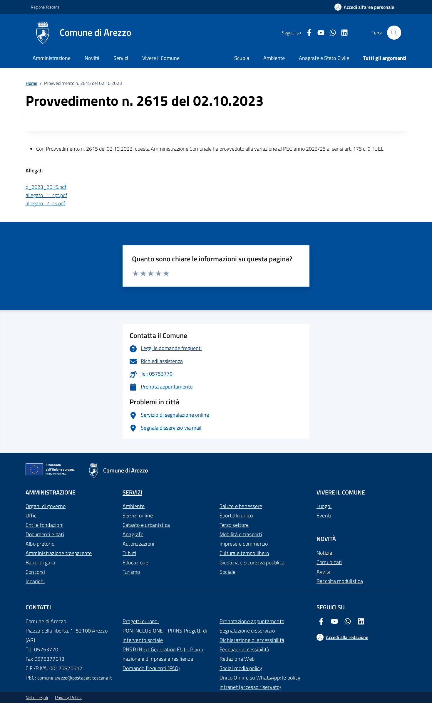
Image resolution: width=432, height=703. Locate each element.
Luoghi (324, 506)
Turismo (131, 572)
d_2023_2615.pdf (46, 187)
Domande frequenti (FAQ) (151, 668)
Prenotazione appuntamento (252, 621)
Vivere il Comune (161, 58)
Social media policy (241, 668)
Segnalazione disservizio (247, 631)
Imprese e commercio (244, 544)
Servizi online (138, 515)
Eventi (324, 515)
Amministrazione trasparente (59, 553)
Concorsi (35, 572)
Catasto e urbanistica (146, 525)
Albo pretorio (40, 544)
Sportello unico (236, 515)
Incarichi (35, 581)
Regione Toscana (45, 7)
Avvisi (323, 572)
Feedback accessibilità (244, 649)
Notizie (324, 553)
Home (31, 83)
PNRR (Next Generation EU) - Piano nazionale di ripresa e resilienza (163, 654)
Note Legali (37, 697)
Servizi (120, 58)
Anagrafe (133, 534)
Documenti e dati (45, 534)
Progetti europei (141, 621)
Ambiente (134, 506)
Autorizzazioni (138, 544)
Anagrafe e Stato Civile (324, 58)
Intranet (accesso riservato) (250, 687)
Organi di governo (46, 506)
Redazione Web (237, 659)
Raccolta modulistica (340, 581)
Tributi (129, 553)
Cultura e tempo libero (244, 553)
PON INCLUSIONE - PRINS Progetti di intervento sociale (165, 635)
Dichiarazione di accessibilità (252, 640)
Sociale (228, 572)
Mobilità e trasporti (241, 534)
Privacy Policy (68, 697)
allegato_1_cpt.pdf (46, 195)
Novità (92, 58)
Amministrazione (52, 58)
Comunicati (329, 562)
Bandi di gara (40, 562)
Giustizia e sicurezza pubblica (252, 562)
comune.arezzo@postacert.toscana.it (74, 677)
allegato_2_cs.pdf (45, 203)
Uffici (32, 515)
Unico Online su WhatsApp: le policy (260, 678)
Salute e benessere (241, 506)
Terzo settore (234, 525)
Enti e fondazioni (44, 525)
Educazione (135, 562)
